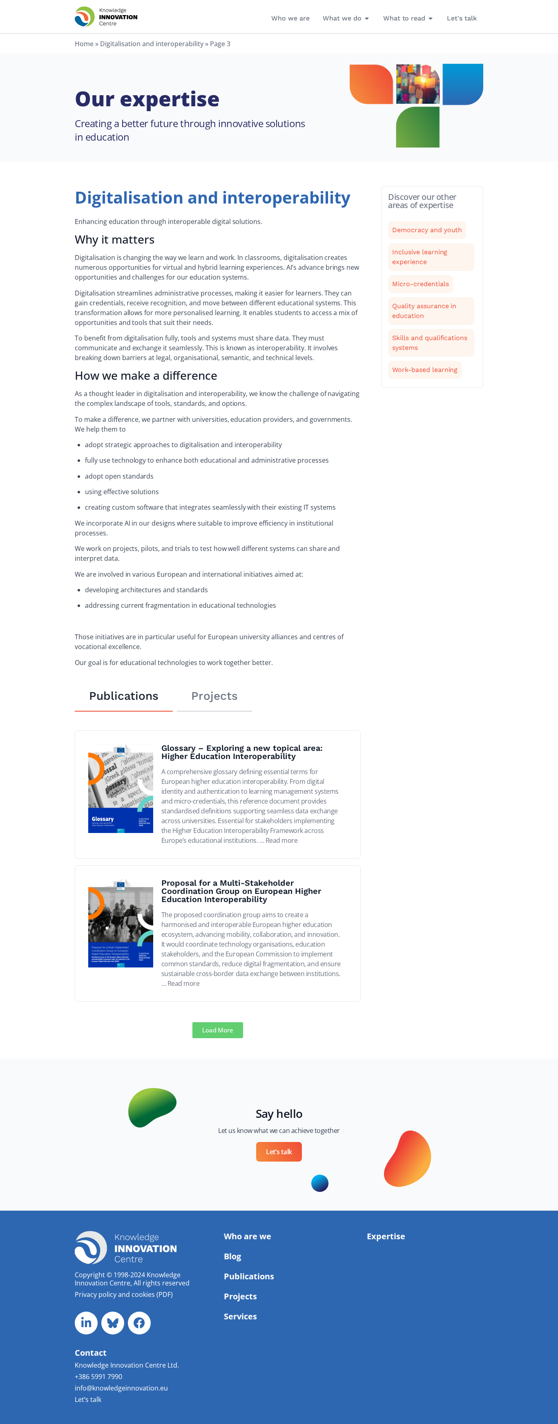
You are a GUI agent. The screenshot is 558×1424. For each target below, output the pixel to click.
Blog (232, 1256)
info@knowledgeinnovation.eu (121, 1388)
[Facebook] (139, 1323)
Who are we (247, 1236)
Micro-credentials (420, 284)
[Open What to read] (430, 18)
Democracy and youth (427, 230)
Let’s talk (88, 1399)
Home (84, 43)
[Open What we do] (367, 18)
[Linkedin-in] (86, 1323)
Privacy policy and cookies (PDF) (124, 1294)
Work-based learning (425, 370)
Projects (240, 1296)
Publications (249, 1276)
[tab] (124, 696)
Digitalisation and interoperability (151, 43)
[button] (217, 1030)
